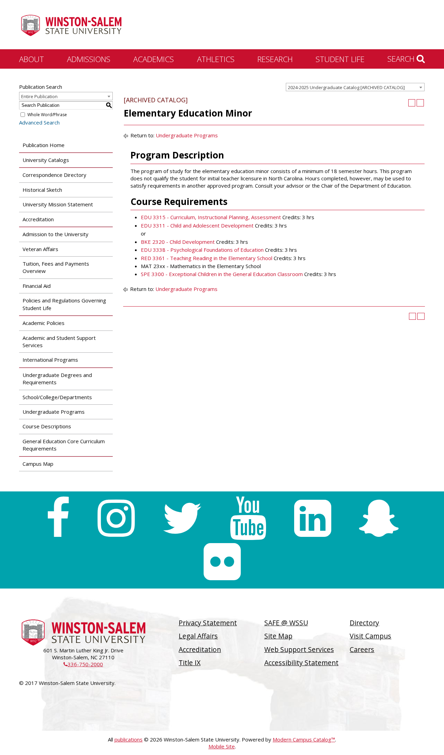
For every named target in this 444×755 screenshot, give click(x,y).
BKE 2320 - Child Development (178, 241)
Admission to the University (55, 234)
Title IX (189, 662)
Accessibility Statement (301, 662)
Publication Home (44, 144)
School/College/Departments (57, 397)
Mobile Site (221, 746)
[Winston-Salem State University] (71, 25)
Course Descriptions (47, 426)
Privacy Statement (208, 622)
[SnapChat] (379, 518)
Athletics (215, 59)
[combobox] (355, 87)
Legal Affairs (198, 636)
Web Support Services (299, 649)
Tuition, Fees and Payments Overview (56, 267)
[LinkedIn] (312, 518)
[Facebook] (57, 518)
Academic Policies (44, 322)
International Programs (50, 359)
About (31, 59)
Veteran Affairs (40, 249)
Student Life (340, 59)
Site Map (278, 636)
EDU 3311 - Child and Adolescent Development (197, 225)
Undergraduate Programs (54, 411)
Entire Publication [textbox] (39, 96)
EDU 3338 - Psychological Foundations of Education (202, 249)
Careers (362, 649)
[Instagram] (116, 518)
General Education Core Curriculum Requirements (64, 445)
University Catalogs (46, 159)
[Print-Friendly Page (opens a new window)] (412, 102)
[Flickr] (222, 561)
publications (128, 739)
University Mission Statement (58, 204)
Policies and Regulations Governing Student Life (64, 304)
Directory (364, 622)
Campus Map (38, 463)
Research (275, 59)
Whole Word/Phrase (47, 115)
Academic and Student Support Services (59, 341)
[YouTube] (248, 518)
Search (402, 58)
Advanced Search (39, 122)
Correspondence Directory (54, 174)
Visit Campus (370, 636)
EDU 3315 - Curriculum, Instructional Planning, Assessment (211, 217)
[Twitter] (182, 518)
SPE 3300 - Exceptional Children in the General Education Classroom (222, 274)
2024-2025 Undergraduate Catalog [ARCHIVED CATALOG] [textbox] (346, 87)
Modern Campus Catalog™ (304, 739)
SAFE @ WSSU (286, 622)
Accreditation (38, 219)
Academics (153, 59)
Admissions (88, 59)
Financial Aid (37, 285)
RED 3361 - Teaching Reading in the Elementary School (206, 258)
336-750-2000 (83, 664)
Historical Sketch (42, 189)
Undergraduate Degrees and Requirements (57, 378)
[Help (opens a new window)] (420, 102)
